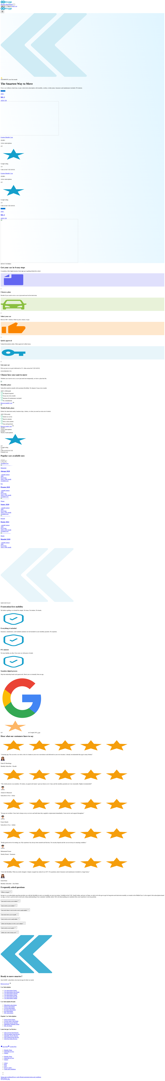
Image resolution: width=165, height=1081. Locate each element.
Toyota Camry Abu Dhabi (11, 1021)
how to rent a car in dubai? (8, 905)
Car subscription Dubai (10, 990)
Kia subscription (8, 1011)
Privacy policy (8, 1067)
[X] (9, 1079)
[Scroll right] (5, 461)
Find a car (14, 6)
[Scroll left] (2, 461)
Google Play (13, 1046)
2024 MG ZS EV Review (11, 1035)
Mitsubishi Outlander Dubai (11, 1024)
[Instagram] (2, 1079)
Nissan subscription (9, 1006)
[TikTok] (7, 1079)
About (6, 1063)
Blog (5, 1064)
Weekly (11, 4)
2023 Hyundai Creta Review (12, 1034)
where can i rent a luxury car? (8, 932)
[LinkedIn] (6, 1079)
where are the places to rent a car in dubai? (12, 923)
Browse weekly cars (6, 426)
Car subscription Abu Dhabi (11, 992)
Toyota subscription (9, 1008)
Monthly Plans (5, 4)
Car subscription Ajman (10, 995)
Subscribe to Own (9, 1051)
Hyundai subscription (10, 1010)
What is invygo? (5, 892)
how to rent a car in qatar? (7, 928)
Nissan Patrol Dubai (9, 1019)
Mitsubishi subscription (10, 1005)
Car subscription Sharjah (10, 993)
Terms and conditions (10, 1069)
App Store (5, 1046)
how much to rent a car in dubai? (9, 901)
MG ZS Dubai (8, 1026)
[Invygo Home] (82, 2)
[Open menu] (2, 11)
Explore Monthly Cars (7, 137)
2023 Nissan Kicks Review (11, 1037)
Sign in (9, 6)
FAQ (5, 1066)
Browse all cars (5, 984)
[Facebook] (4, 1079)
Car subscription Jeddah (10, 998)
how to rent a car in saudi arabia (9, 919)
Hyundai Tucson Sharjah (11, 1022)
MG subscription (8, 1013)
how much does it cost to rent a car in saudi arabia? (14, 910)
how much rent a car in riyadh (8, 914)
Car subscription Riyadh (10, 996)
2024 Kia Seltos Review (10, 1039)
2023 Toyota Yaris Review (11, 1032)
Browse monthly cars (6, 403)
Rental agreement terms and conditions (30, 1077)
